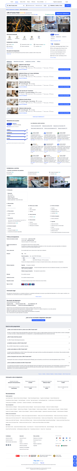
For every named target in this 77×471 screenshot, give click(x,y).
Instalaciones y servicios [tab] (30, 61)
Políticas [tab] (38, 61)
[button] (45, 1)
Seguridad (35, 445)
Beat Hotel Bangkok (50, 426)
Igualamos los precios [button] (50, 14)
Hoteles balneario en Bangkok (62, 411)
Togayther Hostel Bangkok (45, 398)
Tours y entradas (40, 1)
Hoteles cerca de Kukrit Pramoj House (63, 420)
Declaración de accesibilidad (24, 447)
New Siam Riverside (34, 400)
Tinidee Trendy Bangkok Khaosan (33, 398)
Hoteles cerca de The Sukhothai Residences (45, 415)
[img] (19, 24)
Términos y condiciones (24, 443)
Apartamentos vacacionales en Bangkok (49, 411)
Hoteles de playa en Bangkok (42, 409)
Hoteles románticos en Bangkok (11, 406)
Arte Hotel (28, 400)
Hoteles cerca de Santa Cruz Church (25, 422)
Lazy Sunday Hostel (9, 398)
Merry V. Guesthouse (58, 426)
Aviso (9, 215)
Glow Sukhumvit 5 (30, 426)
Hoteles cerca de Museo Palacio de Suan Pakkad (40, 422)
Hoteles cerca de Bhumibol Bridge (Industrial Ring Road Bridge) (44, 420)
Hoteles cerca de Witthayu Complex (26, 420)
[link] (57, 2)
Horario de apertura (11, 213)
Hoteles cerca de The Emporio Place (12, 422)
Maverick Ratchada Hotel (54, 398)
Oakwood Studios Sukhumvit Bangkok (20, 398)
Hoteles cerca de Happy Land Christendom (13, 415)
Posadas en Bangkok (32, 409)
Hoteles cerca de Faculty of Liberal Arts (61, 415)
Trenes (28, 1)
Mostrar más (9, 53)
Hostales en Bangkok (64, 409)
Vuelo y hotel (22, 1)
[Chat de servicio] (75, 465)
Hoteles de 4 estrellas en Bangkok (12, 411)
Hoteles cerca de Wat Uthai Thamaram (12, 420)
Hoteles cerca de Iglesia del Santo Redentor (29, 415)
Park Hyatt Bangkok (21, 400)
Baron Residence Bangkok (37, 402)
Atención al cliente (9, 438)
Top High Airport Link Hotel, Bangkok (54, 400)
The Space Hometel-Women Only (40, 426)
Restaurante (10, 173)
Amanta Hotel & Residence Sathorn (20, 426)
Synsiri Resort (19, 402)
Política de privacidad (23, 445)
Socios (34, 441)
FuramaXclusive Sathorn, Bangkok (12, 400)
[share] (75, 461)
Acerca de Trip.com (23, 438)
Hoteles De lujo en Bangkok (23, 409)
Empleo (21, 441)
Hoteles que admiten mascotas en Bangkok (25, 406)
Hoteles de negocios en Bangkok (53, 409)
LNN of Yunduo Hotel (13, 13)
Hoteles (16, 1)
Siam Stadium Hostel (9, 426)
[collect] (75, 457)
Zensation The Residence (27, 402)
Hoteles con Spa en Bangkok (24, 411)
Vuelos (12, 1)
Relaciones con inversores (37, 438)
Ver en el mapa (53, 57)
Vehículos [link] (33, 1)
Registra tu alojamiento (37, 443)
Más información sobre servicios (11, 441)
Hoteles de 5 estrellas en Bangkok (36, 411)
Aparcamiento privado (33, 172)
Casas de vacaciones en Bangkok (39, 406)
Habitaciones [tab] (9, 61)
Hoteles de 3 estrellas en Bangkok (52, 406)
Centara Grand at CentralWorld (11, 402)
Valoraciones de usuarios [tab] (19, 61)
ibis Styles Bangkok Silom (43, 400)
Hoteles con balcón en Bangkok (11, 409)
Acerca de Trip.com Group (24, 449)
